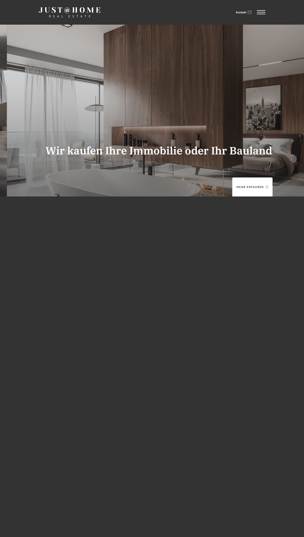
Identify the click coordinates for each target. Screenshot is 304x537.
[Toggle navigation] (261, 12)
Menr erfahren (243, 187)
